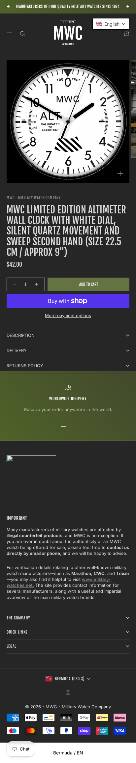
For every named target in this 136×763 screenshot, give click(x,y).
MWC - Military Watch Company (34, 198)
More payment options (68, 315)
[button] (111, 23)
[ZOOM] (120, 173)
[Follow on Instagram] (68, 692)
